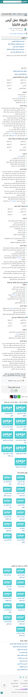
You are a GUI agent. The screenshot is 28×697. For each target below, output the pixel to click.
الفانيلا (15, 135)
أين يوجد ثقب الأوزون (22, 649)
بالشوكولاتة (14, 201)
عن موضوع (16, 681)
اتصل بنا (25, 681)
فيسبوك (15, 396)
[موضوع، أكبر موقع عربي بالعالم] (24, 2)
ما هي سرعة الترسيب (22, 664)
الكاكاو (13, 295)
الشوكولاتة (19, 258)
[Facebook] (26, 677)
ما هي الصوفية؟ (23, 667)
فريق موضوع (15, 686)
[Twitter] (23, 677)
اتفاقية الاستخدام (23, 683)
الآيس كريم (12, 134)
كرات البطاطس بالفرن (22, 670)
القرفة (11, 308)
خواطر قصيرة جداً (23, 652)
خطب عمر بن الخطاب (22, 658)
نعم (16, 391)
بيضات (19, 156)
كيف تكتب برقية (23, 661)
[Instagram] (20, 677)
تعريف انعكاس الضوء (22, 655)
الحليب (19, 97)
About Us (25, 686)
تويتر (11, 396)
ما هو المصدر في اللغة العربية (20, 647)
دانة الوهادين (11, 28)
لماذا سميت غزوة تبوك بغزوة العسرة (18, 644)
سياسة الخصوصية (14, 683)
